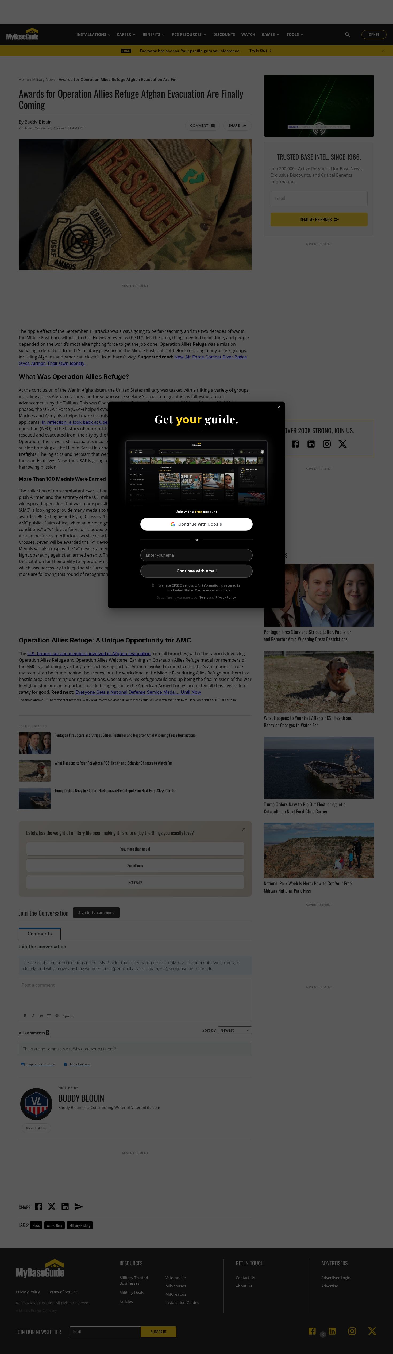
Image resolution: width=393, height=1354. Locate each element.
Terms (203, 597)
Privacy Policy (225, 597)
